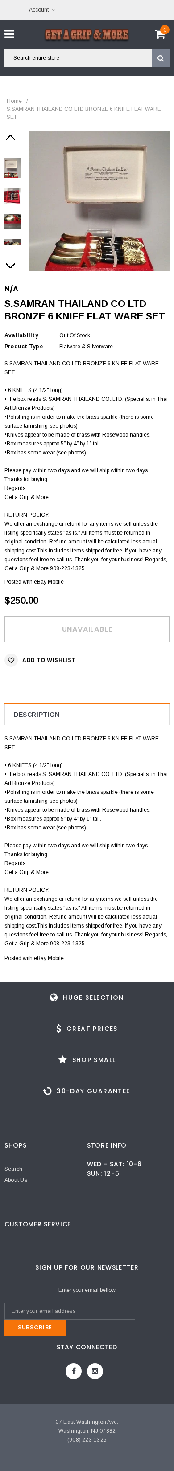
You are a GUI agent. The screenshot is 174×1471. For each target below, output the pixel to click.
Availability (21, 335)
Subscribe (35, 1327)
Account (39, 10)
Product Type (23, 346)
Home (14, 101)
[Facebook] (74, 1371)
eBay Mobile (49, 582)
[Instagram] (95, 1371)
